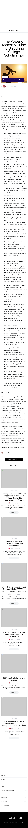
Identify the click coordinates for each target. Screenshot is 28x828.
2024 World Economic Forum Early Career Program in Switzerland (14, 634)
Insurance (4, 783)
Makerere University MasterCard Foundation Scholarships (14, 543)
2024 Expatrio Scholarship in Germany (14, 679)
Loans (3, 794)
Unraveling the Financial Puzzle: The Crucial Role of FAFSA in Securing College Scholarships (14, 589)
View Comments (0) (13, 459)
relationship (4, 797)
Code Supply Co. (20, 822)
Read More (13, 512)
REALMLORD (14, 30)
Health (3, 779)
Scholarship (14, 37)
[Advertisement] (14, 14)
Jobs (2, 786)
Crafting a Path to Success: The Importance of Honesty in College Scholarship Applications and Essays (14, 497)
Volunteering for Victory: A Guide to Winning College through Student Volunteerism (14, 723)
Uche (7, 86)
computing (4, 772)
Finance (3, 775)
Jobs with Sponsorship (7, 790)
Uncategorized (5, 805)
